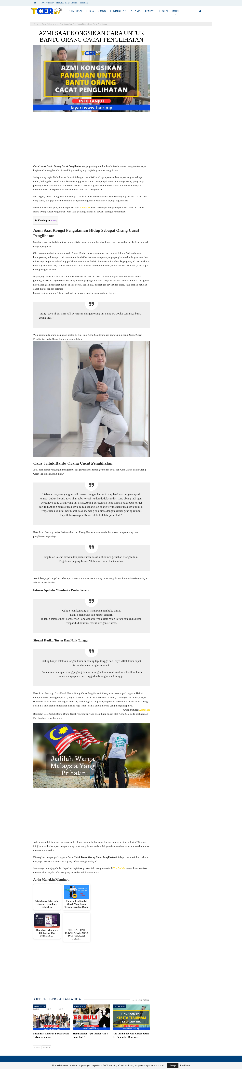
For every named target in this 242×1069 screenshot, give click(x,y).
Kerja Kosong (96, 11)
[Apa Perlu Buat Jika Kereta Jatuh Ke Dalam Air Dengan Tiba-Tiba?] (131, 1017)
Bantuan (75, 11)
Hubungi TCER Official (67, 2)
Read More (185, 1065)
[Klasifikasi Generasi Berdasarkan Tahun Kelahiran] (51, 1017)
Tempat (150, 11)
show (53, 220)
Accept (173, 1065)
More (175, 11)
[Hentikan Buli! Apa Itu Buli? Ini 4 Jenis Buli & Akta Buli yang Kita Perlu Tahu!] (91, 1017)
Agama (136, 11)
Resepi (163, 11)
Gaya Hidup (39, 1006)
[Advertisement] (91, 140)
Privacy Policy (47, 2)
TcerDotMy (119, 868)
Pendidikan (118, 11)
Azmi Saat (85, 207)
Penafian (84, 2)
